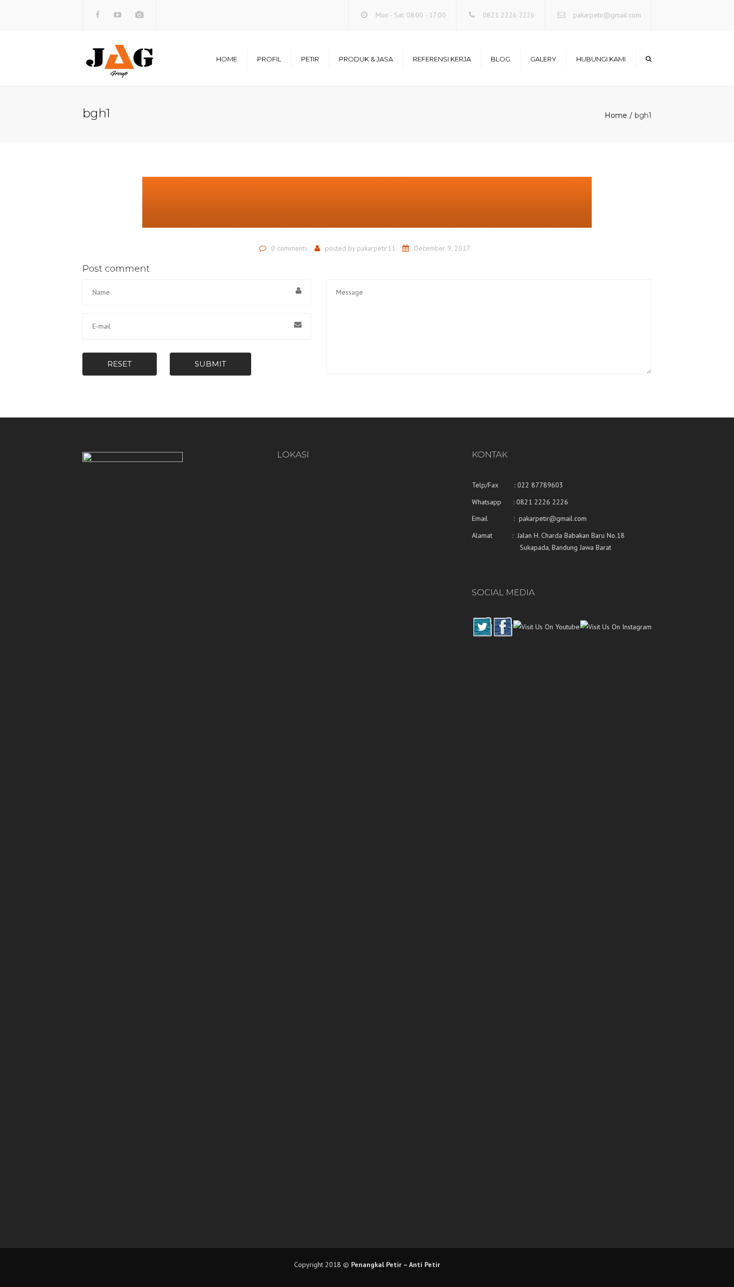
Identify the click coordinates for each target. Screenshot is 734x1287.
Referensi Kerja (442, 59)
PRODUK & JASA (366, 59)
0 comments (289, 248)
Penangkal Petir (376, 1264)
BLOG (500, 59)
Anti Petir (424, 1264)
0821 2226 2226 (509, 14)
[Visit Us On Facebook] (502, 634)
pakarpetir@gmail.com (607, 14)
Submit (210, 364)
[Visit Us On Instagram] (616, 634)
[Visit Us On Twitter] (482, 634)
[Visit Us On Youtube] (546, 634)
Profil (269, 59)
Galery (543, 59)
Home (226, 59)
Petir (310, 59)
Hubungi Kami (601, 59)
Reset (119, 364)
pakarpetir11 (376, 248)
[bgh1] (367, 206)
